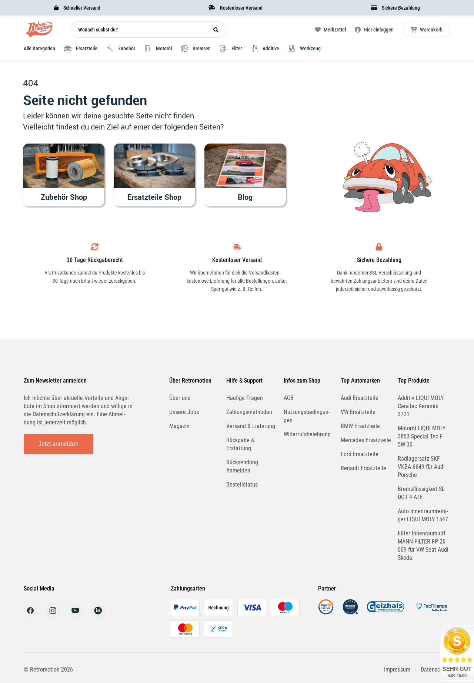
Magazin (179, 426)
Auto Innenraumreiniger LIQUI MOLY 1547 (423, 515)
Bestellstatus (242, 484)
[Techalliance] (431, 612)
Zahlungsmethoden (249, 411)
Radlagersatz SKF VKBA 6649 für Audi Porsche (421, 466)
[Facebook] (30, 615)
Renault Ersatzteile (363, 468)
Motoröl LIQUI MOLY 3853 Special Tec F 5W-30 (421, 436)
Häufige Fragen (244, 397)
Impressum (397, 669)
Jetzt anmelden (59, 444)
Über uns (179, 397)
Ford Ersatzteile (359, 454)
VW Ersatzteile (358, 411)
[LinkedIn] (98, 615)
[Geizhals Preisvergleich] (385, 612)
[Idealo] (350, 612)
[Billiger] (326, 612)
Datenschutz (435, 669)
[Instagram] (53, 615)
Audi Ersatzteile (359, 397)
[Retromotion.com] (40, 31)
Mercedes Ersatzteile (366, 440)
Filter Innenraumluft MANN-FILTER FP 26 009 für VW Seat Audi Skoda (423, 545)
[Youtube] (75, 615)
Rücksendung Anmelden (242, 466)
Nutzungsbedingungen (307, 416)
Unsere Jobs (184, 411)
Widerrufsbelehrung (307, 434)
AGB (289, 397)
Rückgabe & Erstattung (240, 444)
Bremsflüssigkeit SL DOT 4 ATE (421, 493)
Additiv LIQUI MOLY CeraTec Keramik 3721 (421, 406)
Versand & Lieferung (250, 426)
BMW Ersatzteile (360, 426)
